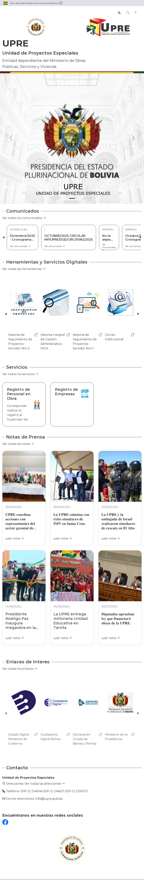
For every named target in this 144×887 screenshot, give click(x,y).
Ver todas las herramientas (22, 269)
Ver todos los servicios (18, 374)
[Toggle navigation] (136, 12)
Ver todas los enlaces (18, 668)
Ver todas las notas (16, 444)
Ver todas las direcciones (43, 783)
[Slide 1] (72, 198)
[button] (140, 237)
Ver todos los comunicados (22, 218)
